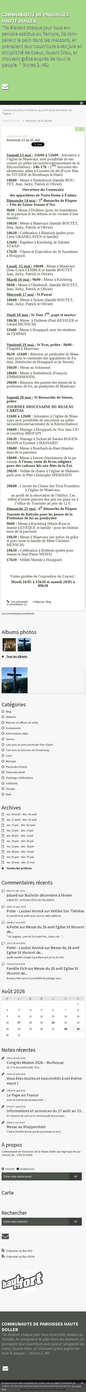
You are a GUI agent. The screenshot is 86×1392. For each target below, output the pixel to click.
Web (8, 794)
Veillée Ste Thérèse (67, 911)
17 (18, 1022)
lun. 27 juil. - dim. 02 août (21, 825)
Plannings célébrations (19, 778)
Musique (11, 761)
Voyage (10, 789)
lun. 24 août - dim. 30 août (22, 814)
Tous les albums (16, 656)
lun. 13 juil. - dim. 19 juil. (20, 830)
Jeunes (10, 739)
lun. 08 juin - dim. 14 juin (20, 851)
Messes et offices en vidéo (22, 722)
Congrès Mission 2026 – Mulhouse (35, 1062)
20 (53, 1022)
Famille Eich (17, 968)
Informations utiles (17, 733)
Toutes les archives (19, 868)
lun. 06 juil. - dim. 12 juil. (20, 835)
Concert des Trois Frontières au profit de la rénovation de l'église (37, 111)
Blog (48, 601)
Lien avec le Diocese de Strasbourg (27, 750)
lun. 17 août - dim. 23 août (22, 819)
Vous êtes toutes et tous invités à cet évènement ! (45, 1081)
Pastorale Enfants (16, 767)
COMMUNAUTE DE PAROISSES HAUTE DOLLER (35, 17)
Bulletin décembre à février (48, 895)
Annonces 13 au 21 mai (23, 140)
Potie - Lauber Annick (25, 911)
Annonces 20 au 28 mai (38, 120)
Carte (8, 1192)
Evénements (13, 728)
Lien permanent (19, 601)
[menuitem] (43, 111)
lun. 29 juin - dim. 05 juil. (20, 841)
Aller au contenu (10, 3)
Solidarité (11, 783)
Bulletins (11, 717)
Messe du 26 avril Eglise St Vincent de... (45, 929)
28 (65, 1029)
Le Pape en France (22, 1095)
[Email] (5, 86)
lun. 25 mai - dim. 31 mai (20, 862)
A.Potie (13, 927)
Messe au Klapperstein (26, 1126)
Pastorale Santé (15, 772)
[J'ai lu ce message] (82, 1382)
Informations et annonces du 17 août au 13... (45, 1110)
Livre (9, 755)
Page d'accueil (11, 120)
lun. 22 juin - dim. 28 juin (20, 846)
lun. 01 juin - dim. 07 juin (20, 857)
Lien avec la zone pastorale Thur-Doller (29, 744)
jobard (12, 895)
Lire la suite (24, 1155)
